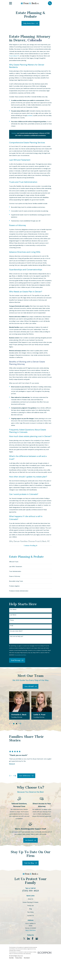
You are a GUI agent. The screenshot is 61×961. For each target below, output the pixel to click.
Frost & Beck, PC (14, 56)
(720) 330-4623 (30, 891)
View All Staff (29, 686)
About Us (30, 899)
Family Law (30, 905)
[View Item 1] (13, 723)
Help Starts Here (29, 23)
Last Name (13, 615)
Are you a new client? (16, 631)
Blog (30, 909)
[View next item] (19, 723)
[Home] (30, 3)
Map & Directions (30, 930)
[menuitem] (30, 561)
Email (11, 625)
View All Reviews (24, 776)
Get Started (29, 840)
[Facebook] (32, 938)
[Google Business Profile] (36, 938)
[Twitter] (24, 938)
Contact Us (30, 915)
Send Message (15, 660)
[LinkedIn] (28, 938)
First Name (13, 609)
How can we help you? (16, 636)
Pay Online (30, 912)
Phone (12, 620)
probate (30, 115)
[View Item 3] (16, 723)
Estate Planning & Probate (30, 902)
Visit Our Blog (29, 863)
